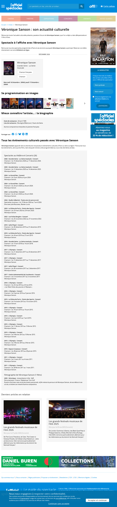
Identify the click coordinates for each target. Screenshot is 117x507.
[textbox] (53, 6)
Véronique (12, 378)
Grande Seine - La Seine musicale (26, 67)
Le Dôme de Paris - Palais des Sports (21, 208)
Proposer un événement (49, 477)
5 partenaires (24, 498)
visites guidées (106, 19)
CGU (75, 477)
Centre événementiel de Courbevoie (21, 275)
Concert (35, 159)
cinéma (11, 19)
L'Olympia (12, 250)
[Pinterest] (23, 134)
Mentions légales (84, 477)
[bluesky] (19, 134)
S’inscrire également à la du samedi (103, 99)
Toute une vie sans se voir (30, 200)
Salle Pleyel (13, 225)
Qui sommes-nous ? (8, 477)
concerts (68, 19)
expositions (49, 19)
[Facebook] (13, 134)
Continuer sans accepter (58, 503)
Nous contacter (21, 477)
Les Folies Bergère (15, 217)
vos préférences (61, 498)
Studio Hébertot (14, 200)
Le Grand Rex (13, 175)
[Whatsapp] (16, 134)
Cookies (94, 477)
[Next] (84, 103)
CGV (70, 477)
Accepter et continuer (97, 500)
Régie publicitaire (34, 477)
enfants (87, 19)
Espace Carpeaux (15, 349)
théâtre (30, 19)
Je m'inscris (103, 106)
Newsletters (64, 477)
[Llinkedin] (26, 134)
